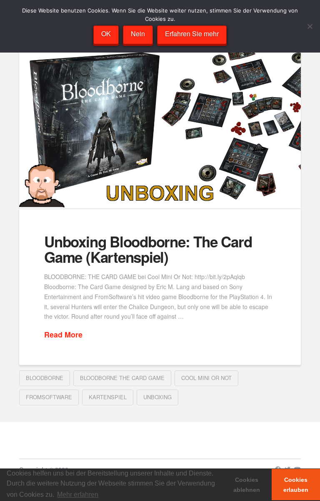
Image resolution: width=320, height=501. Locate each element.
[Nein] (309, 26)
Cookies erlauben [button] (295, 484)
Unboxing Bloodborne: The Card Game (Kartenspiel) (148, 249)
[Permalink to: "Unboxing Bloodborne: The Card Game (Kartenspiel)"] (160, 129)
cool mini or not (206, 378)
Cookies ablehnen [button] (246, 484)
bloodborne (44, 378)
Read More (63, 335)
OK (106, 33)
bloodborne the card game (122, 378)
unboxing (157, 397)
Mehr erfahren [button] (77, 494)
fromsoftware (49, 397)
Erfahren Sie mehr (192, 33)
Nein (138, 33)
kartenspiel (108, 397)
